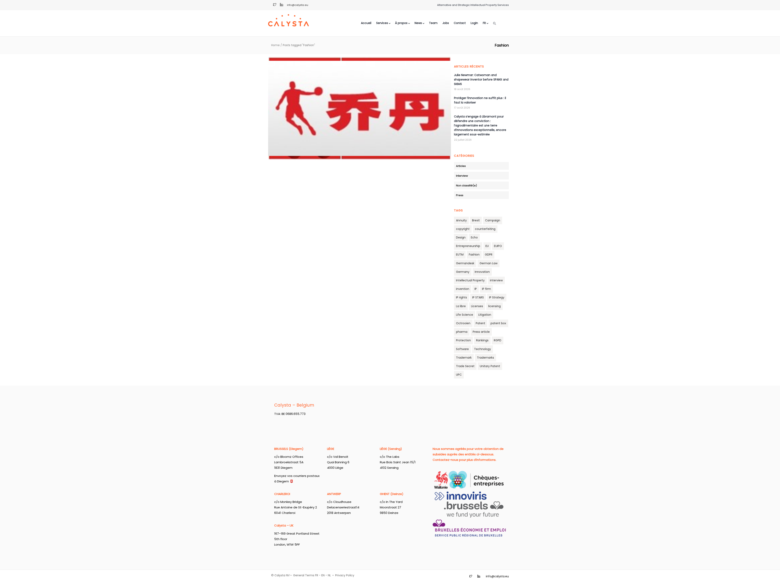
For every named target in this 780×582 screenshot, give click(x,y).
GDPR (488, 254)
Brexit (476, 220)
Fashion (474, 254)
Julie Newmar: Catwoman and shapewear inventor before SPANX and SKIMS (481, 79)
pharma (461, 332)
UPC (459, 375)
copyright (463, 229)
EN (323, 575)
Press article (481, 332)
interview (496, 280)
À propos (401, 23)
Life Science (464, 315)
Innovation (482, 272)
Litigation (484, 315)
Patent (480, 323)
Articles (461, 166)
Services (382, 23)
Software (462, 349)
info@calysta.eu (297, 5)
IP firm (486, 289)
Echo (474, 237)
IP (475, 289)
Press (459, 195)
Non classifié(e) (466, 185)
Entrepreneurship (468, 246)
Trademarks (485, 358)
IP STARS (478, 297)
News (418, 23)
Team (433, 23)
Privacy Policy (344, 575)
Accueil (366, 23)
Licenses (477, 306)
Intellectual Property (470, 280)
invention (462, 289)
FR (316, 575)
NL (329, 575)
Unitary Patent (490, 366)
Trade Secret (465, 366)
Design (461, 237)
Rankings (482, 340)
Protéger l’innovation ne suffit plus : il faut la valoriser (480, 100)
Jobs (445, 23)
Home (275, 45)
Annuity (461, 220)
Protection (463, 340)
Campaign (492, 220)
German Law (488, 263)
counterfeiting (485, 229)
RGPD (497, 340)
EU (487, 246)
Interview (462, 176)
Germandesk (465, 263)
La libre (461, 306)
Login (474, 23)
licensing (494, 306)
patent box (498, 323)
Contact (460, 23)
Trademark (464, 358)
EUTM (460, 254)
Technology (482, 349)
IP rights (461, 297)
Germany (462, 272)
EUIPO (498, 246)
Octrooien (463, 323)
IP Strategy (496, 297)
